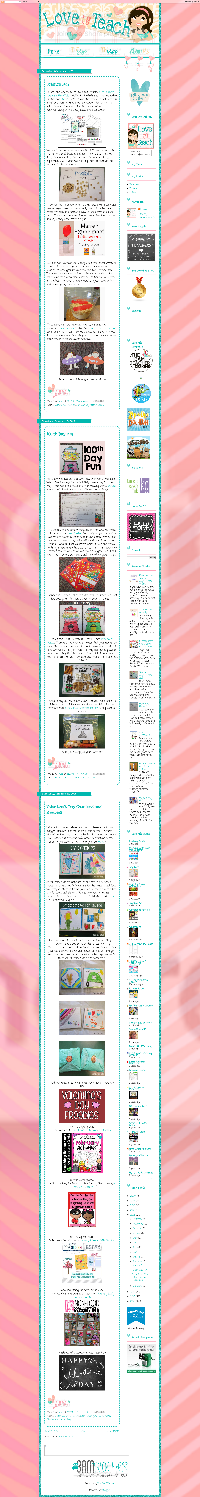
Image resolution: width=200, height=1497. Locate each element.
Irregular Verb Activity (146, 611)
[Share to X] (99, 401)
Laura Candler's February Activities (91, 1130)
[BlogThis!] (96, 401)
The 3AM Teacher (107, 1483)
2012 (133, 1301)
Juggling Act (135, 903)
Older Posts (113, 1431)
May (135, 1247)
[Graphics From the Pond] (141, 402)
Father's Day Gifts (145, 799)
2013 (133, 1296)
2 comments (83, 401)
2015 (133, 1215)
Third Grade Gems (138, 1106)
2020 (133, 1196)
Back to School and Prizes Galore (147, 766)
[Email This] (94, 401)
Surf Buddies (66, 328)
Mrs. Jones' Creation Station (81, 708)
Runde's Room (136, 988)
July (135, 1238)
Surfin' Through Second (103, 328)
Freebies (71, 405)
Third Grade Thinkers (140, 1149)
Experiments (61, 405)
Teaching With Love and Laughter (139, 849)
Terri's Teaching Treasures (137, 1062)
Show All (152, 1179)
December (138, 1219)
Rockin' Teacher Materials (137, 1088)
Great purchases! (144, 734)
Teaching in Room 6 (139, 910)
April (136, 1252)
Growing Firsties (137, 1070)
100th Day (59, 777)
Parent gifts (91, 1416)
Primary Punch (137, 1132)
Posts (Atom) (66, 1436)
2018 (133, 1201)
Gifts (82, 1416)
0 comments (83, 773)
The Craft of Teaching (140, 1046)
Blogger (106, 1490)
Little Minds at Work (140, 1023)
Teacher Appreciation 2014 (146, 675)
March (137, 1257)
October (137, 1228)
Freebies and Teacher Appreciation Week (146, 580)
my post (112, 896)
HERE (101, 842)
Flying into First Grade (141, 1173)
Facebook (134, 184)
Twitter (133, 192)
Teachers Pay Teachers (84, 777)
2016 (133, 1210)
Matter (93, 405)
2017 (133, 1205)
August (137, 1233)
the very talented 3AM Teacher (97, 1240)
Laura (61, 401)
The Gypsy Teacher (138, 1155)
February (138, 1261)
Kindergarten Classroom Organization (146, 643)
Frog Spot (134, 867)
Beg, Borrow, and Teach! (141, 944)
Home (83, 1431)
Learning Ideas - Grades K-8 (138, 885)
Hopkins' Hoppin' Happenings (137, 962)
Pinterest (134, 188)
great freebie (74, 533)
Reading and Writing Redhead (140, 1054)
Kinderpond (135, 927)
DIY (56, 1416)
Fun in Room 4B (137, 1029)
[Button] (141, 148)
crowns (112, 486)
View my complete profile (146, 215)
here (64, 99)
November (139, 1224)
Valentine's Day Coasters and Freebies (140, 1277)
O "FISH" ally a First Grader (139, 1124)
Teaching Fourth (137, 841)
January (138, 1286)
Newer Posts (51, 1431)
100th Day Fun (60, 434)
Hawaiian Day (82, 405)
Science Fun (58, 84)
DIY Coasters (64, 1416)
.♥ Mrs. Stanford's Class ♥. (138, 981)
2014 (133, 1292)
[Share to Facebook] (101, 401)
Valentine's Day (64, 1419)
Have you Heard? (144, 705)
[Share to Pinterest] (103, 401)
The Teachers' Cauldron (141, 1005)
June (136, 1242)
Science (100, 405)
